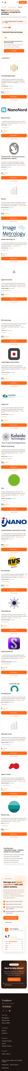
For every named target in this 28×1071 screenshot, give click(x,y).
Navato (3, 199)
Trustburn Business (7, 1041)
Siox (2, 488)
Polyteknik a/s (6, 611)
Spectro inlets (6, 774)
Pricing (3, 1043)
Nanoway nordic (6, 734)
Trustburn (7, 1000)
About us (4, 1030)
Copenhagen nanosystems (10, 362)
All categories (5, 1018)
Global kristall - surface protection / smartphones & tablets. (13, 157)
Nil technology (6, 320)
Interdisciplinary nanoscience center (13, 530)
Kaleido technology (7, 446)
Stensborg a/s (6, 693)
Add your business (6, 1046)
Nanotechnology (12, 7)
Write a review (14, 100)
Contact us (4, 1033)
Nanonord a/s (5, 118)
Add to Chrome (8, 984)
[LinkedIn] (9, 1010)
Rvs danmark (5, 570)
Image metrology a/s (8, 239)
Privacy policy (5, 1064)
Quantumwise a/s (7, 651)
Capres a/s (4, 404)
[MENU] (2, 2)
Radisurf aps (5, 815)
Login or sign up (6, 1054)
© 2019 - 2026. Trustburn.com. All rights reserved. (12, 1061)
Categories (3, 7)
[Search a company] (17, 2)
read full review (22, 123)
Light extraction (6, 280)
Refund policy (5, 1068)
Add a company (6, 1023)
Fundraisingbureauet (8, 76)
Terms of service (14, 1064)
